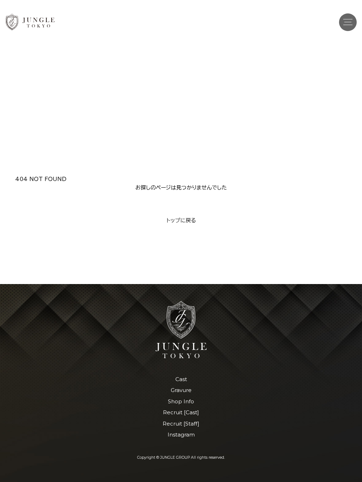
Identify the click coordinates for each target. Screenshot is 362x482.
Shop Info (181, 401)
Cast (181, 379)
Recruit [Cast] (181, 412)
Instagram (181, 434)
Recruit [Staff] (181, 423)
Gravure (181, 390)
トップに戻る (181, 220)
